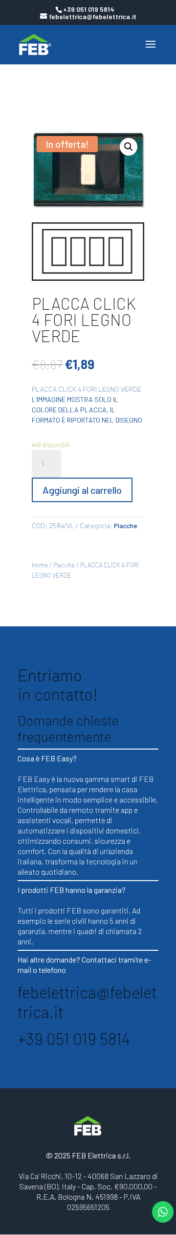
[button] (128, 147)
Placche (125, 525)
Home (40, 565)
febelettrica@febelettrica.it (87, 1002)
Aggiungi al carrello (82, 490)
